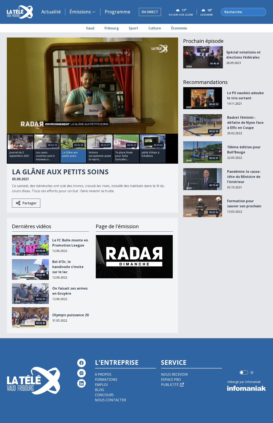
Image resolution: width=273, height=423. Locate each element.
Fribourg (112, 28)
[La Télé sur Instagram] (81, 373)
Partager (29, 203)
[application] (92, 86)
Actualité (51, 12)
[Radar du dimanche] (134, 256)
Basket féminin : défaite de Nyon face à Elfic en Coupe (245, 122)
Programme (117, 12)
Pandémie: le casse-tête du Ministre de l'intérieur (244, 176)
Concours (104, 395)
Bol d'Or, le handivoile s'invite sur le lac (68, 266)
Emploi (101, 384)
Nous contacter (110, 400)
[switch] (244, 372)
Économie (179, 28)
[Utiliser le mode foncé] (252, 372)
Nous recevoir (174, 374)
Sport (133, 28)
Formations (106, 379)
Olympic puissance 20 (70, 315)
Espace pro (171, 379)
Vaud (90, 28)
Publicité (170, 384)
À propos (103, 374)
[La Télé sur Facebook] (81, 362)
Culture (154, 28)
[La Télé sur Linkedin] (81, 383)
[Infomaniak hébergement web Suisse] (246, 388)
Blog (99, 389)
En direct (150, 12)
